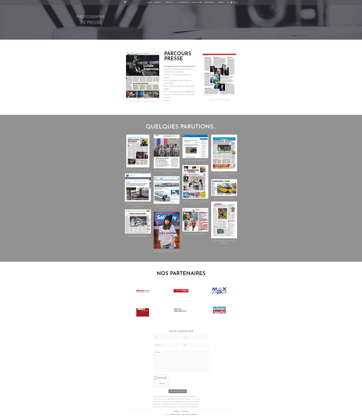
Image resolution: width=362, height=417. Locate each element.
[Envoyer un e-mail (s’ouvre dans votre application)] (236, 2)
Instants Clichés (175, 414)
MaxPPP (166, 77)
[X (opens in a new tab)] (228, 2)
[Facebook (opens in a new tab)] (231, 2)
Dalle (171, 83)
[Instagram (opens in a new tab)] (234, 2)
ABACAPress (190, 92)
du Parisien (180, 72)
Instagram (185, 411)
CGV (183, 414)
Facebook (176, 411)
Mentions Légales (191, 414)
